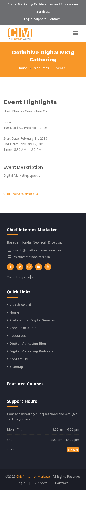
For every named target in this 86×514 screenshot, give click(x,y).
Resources (41, 68)
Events (60, 68)
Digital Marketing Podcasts (31, 351)
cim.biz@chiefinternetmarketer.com (38, 250)
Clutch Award (20, 304)
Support (40, 19)
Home (22, 68)
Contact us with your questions (32, 414)
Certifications (43, 4)
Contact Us (19, 359)
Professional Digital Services (32, 320)
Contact (54, 19)
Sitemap (16, 366)
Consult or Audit (23, 328)
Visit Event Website (19, 194)
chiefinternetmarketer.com (32, 257)
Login (28, 19)
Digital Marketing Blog (28, 343)
